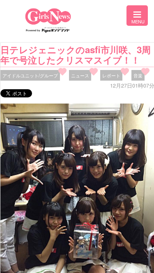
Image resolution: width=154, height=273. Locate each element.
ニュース (80, 75)
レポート (111, 75)
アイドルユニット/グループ (30, 75)
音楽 (138, 75)
